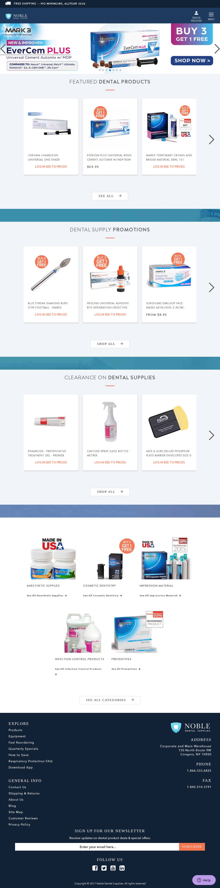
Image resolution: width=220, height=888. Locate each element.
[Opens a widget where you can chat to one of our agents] (204, 880)
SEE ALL (109, 196)
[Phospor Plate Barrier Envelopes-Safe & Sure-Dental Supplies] (169, 422)
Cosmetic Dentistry (99, 586)
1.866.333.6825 (199, 771)
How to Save (19, 755)
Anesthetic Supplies (43, 586)
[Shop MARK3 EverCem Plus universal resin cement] (110, 48)
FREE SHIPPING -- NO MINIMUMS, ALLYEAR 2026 (50, 4)
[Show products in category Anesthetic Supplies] (53, 563)
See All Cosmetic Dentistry (101, 596)
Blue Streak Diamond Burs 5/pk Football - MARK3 (48, 305)
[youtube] (113, 868)
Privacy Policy (19, 825)
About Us (16, 800)
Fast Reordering (21, 743)
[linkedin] (122, 868)
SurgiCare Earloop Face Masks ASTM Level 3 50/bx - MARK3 (166, 307)
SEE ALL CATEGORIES (108, 700)
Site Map (16, 812)
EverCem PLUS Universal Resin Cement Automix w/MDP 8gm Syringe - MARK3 (109, 159)
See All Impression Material (159, 596)
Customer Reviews (23, 818)
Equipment (17, 736)
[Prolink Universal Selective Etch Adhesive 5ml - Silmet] (110, 274)
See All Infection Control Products (79, 669)
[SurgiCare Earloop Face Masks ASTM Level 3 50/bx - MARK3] (169, 274)
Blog (12, 806)
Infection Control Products (79, 659)
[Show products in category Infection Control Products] (81, 636)
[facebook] (95, 868)
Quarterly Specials (23, 749)
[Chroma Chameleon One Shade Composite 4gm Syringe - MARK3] (51, 126)
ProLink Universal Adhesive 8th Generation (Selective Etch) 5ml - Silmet (108, 307)
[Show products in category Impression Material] (166, 563)
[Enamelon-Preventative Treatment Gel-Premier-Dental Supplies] (51, 422)
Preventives (121, 659)
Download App (21, 767)
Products (15, 730)
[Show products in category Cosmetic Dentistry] (110, 563)
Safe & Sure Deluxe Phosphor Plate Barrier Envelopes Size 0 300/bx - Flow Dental (168, 455)
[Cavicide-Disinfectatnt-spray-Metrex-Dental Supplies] (110, 422)
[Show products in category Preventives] (138, 636)
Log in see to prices (51, 166)
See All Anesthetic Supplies (46, 596)
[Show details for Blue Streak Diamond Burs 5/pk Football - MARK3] (51, 274)
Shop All (108, 344)
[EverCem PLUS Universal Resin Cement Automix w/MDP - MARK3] (110, 126)
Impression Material (156, 586)
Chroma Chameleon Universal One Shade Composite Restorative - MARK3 (46, 162)
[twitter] (104, 868)
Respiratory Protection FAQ (31, 761)
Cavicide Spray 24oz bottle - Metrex (108, 453)
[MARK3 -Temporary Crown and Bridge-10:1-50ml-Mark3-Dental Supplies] (169, 126)
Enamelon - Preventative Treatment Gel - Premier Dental (47, 455)
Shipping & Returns (24, 793)
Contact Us (17, 787)
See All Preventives (125, 669)
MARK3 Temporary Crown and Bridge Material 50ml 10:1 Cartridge (169, 159)
